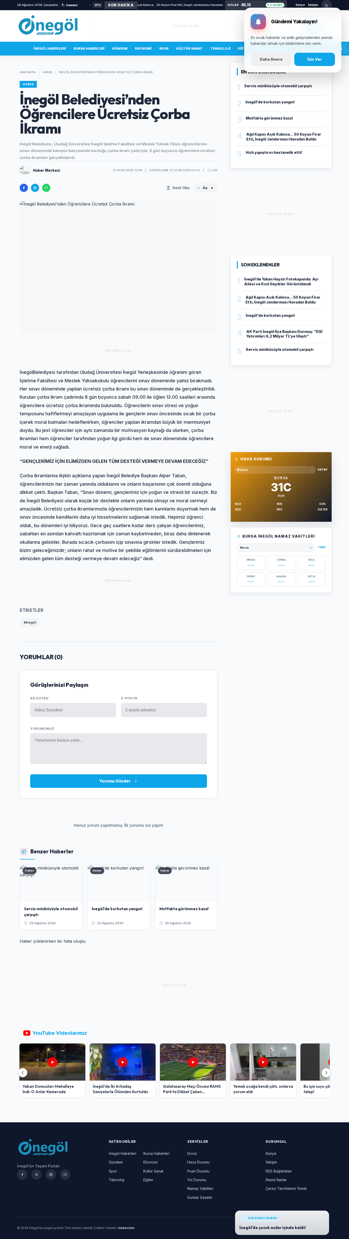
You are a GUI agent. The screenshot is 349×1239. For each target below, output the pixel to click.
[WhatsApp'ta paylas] (46, 188)
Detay (323, 469)
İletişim (313, 5)
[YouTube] (65, 1174)
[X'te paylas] (35, 188)
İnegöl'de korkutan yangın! (270, 102)
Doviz (192, 1153)
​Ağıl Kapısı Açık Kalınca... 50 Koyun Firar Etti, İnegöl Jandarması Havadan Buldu (155, 5)
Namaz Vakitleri (200, 1188)
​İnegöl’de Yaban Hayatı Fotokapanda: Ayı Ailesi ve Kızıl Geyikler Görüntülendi (281, 281)
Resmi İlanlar (276, 1180)
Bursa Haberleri (89, 48)
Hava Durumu (198, 1162)
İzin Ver (314, 59)
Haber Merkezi (46, 170)
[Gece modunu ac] (327, 5)
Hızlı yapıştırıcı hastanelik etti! (274, 152)
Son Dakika (15, 48)
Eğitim (148, 1180)
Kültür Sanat (189, 48)
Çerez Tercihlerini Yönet (286, 1188)
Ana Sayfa (28, 72)
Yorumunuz (42, 729)
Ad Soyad (39, 698)
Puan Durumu (198, 1171)
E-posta (129, 698)
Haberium (126, 1228)
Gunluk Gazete (199, 1197)
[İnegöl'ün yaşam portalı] (47, 26)
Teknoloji (220, 48)
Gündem (119, 48)
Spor (164, 48)
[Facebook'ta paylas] (24, 188)
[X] (36, 1174)
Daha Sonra (271, 59)
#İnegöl (30, 622)
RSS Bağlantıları (279, 1171)
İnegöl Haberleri (50, 48)
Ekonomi (143, 48)
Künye (300, 5)
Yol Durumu (196, 1180)
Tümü (321, 547)
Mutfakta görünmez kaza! (269, 118)
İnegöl (26, 372)
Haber (47, 72)
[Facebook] (22, 1174)
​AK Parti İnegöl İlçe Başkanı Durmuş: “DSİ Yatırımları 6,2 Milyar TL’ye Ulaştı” (284, 334)
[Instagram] (51, 1174)
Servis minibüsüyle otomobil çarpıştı (278, 86)
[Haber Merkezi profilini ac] (25, 170)
